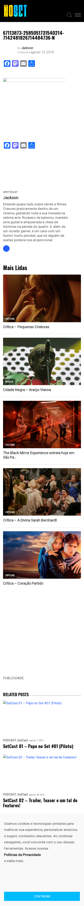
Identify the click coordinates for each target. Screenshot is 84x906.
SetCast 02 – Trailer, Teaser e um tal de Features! (40, 803)
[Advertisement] (42, 634)
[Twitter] (6, 248)
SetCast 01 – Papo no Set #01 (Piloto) (38, 746)
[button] (78, 16)
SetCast (23, 740)
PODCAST (9, 740)
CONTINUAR (42, 896)
